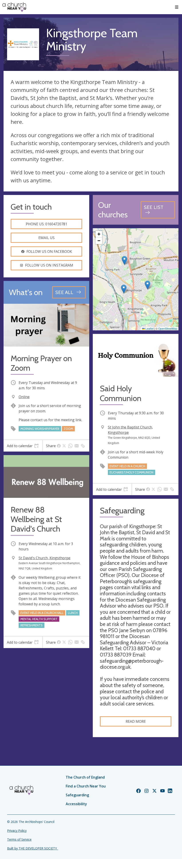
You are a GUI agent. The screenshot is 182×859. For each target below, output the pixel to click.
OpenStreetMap (167, 328)
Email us (46, 237)
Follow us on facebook (49, 251)
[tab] (23, 446)
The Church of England (85, 777)
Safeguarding (77, 795)
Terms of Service (19, 839)
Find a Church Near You (86, 786)
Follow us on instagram (49, 265)
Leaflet (149, 328)
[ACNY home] (14, 7)
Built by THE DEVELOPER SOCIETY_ (32, 848)
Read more (136, 721)
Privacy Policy (17, 830)
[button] (176, 7)
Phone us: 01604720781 (46, 224)
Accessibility (76, 803)
